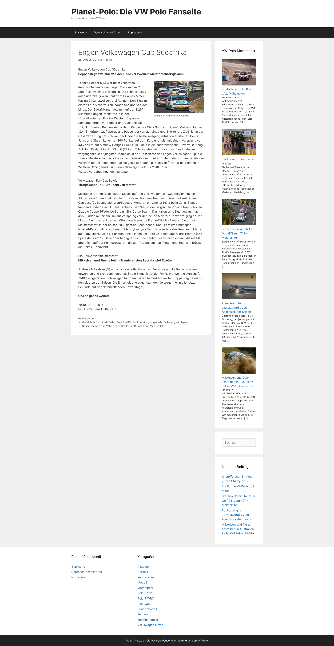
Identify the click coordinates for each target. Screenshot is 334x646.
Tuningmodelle (147, 619)
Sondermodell (147, 609)
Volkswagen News (150, 625)
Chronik (142, 572)
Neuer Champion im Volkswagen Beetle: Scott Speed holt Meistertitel (122, 325)
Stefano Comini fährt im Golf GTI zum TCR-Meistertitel (238, 500)
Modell (142, 582)
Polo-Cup (143, 603)
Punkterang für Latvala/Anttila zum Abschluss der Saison (237, 515)
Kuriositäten (145, 577)
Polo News (144, 593)
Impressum (135, 32)
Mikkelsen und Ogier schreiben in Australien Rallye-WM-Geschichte (238, 529)
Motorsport (89, 318)
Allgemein (144, 566)
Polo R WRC (145, 598)
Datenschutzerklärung (107, 32)
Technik (142, 614)
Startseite (81, 32)
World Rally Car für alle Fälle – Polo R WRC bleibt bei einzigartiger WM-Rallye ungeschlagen (135, 322)
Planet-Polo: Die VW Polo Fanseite (136, 11)
